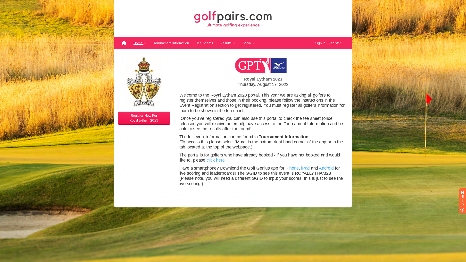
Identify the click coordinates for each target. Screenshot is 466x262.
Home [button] (138, 43)
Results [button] (226, 43)
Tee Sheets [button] (204, 43)
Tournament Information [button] (171, 43)
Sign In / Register (328, 43)
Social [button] (247, 43)
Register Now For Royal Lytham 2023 (144, 118)
